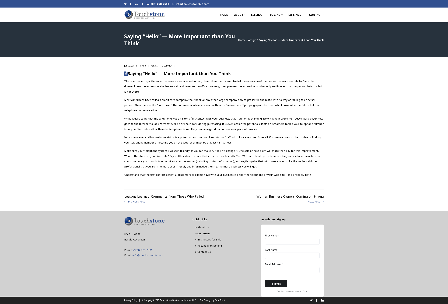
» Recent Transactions (208, 245)
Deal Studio (220, 300)
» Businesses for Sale (208, 239)
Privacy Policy (131, 300)
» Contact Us (203, 251)
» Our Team (202, 233)
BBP (145, 65)
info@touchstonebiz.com (192, 4)
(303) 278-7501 (159, 4)
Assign (252, 40)
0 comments (168, 65)
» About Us (202, 227)
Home (242, 40)
